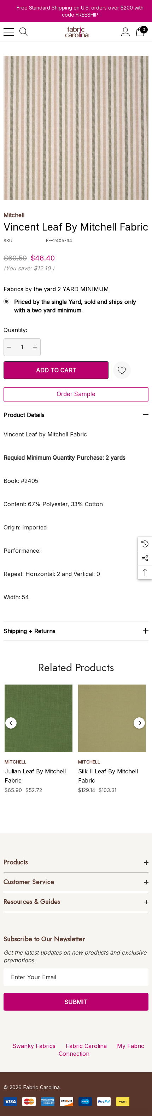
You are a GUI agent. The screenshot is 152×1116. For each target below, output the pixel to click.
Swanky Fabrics (33, 1045)
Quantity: (15, 329)
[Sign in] (125, 31)
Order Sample (76, 394)
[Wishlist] (122, 370)
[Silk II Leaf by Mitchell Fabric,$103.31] (112, 718)
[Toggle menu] (9, 32)
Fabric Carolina (86, 1045)
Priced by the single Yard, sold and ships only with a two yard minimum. (75, 306)
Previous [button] (11, 723)
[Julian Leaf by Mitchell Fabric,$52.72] (38, 718)
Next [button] (139, 723)
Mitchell (14, 215)
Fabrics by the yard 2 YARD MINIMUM (56, 289)
